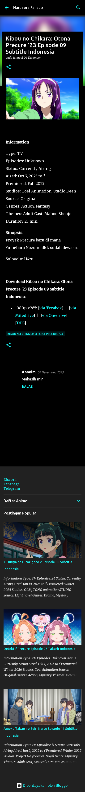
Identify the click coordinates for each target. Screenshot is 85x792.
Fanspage (12, 484)
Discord (10, 480)
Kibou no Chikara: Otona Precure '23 (35, 333)
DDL (20, 323)
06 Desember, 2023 (51, 372)
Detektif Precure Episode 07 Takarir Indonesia (39, 649)
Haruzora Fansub (28, 7)
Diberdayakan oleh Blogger (45, 785)
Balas (27, 386)
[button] (8, 67)
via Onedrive (54, 315)
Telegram (12, 488)
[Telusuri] (78, 7)
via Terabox (50, 308)
